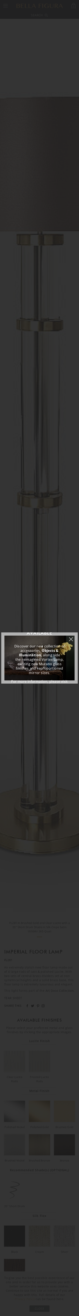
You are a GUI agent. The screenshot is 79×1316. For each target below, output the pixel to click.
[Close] (73, 637)
